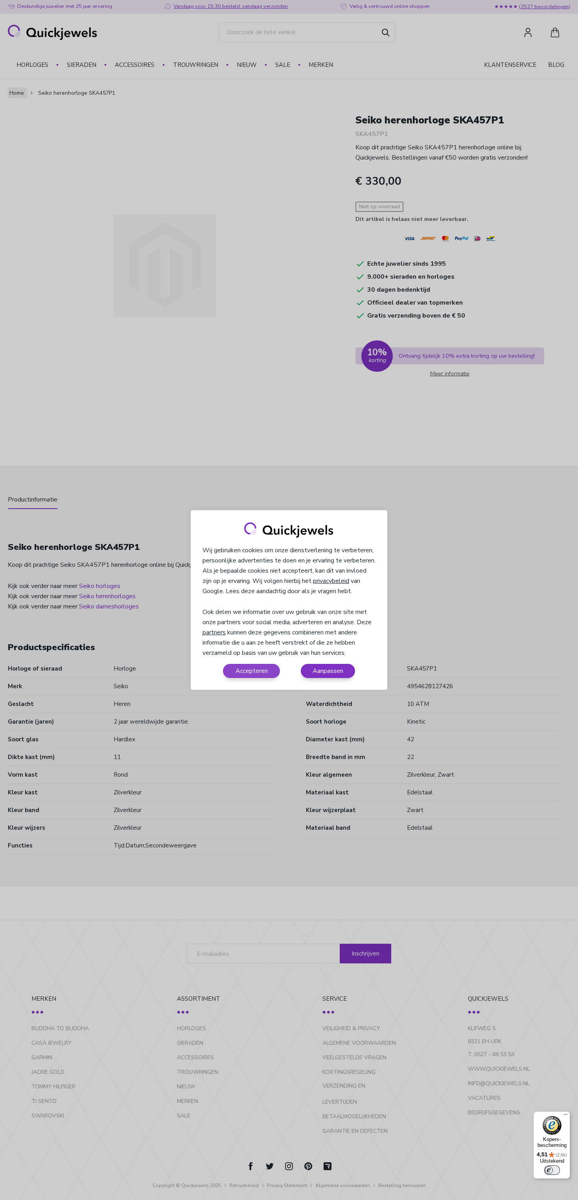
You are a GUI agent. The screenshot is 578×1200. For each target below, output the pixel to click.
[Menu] (565, 1116)
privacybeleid (331, 581)
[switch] (552, 1170)
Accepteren (252, 671)
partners (214, 632)
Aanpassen (328, 671)
